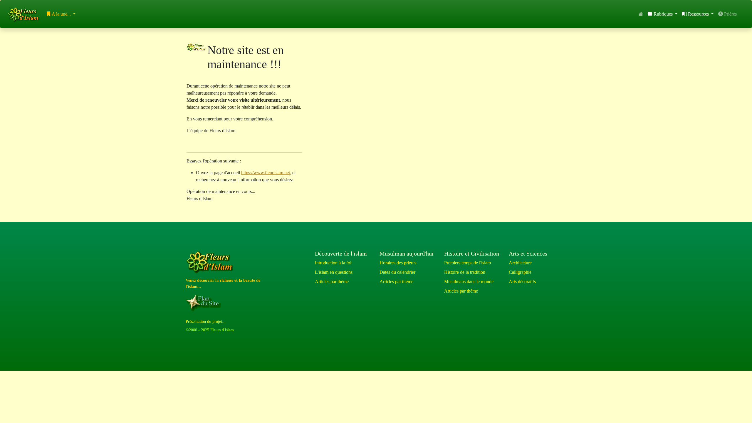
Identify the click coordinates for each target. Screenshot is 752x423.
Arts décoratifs (522, 281)
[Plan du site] (204, 302)
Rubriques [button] (663, 13)
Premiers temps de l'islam (467, 262)
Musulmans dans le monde (469, 281)
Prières (730, 13)
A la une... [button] (61, 13)
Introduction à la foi (333, 262)
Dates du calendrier (397, 272)
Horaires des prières (398, 262)
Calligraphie (520, 272)
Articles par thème (332, 281)
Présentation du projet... (206, 321)
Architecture (520, 262)
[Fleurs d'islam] (211, 262)
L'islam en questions (333, 272)
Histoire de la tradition (464, 272)
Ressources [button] (698, 13)
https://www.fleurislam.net (265, 172)
